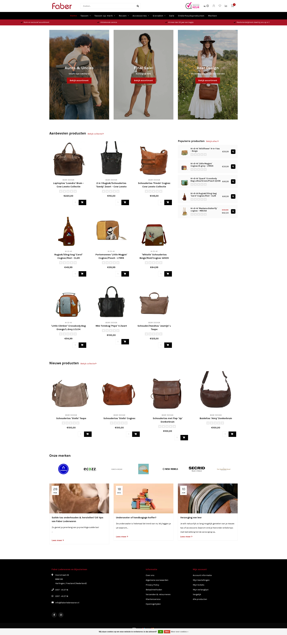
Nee (167, 632)
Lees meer (57, 540)
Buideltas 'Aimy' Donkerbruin (216, 418)
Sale (171, 15)
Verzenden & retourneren (158, 594)
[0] (232, 6)
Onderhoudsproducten (191, 15)
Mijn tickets (198, 585)
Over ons (150, 575)
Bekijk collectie (95, 134)
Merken (212, 15)
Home (73, 15)
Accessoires (140, 15)
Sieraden (158, 15)
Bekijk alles (211, 141)
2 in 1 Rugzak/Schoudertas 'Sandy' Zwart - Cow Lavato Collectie (111, 186)
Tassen (84, 15)
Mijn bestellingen (201, 580)
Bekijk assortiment (79, 80)
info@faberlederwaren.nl (67, 602)
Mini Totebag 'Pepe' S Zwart (111, 325)
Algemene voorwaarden (157, 580)
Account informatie (202, 575)
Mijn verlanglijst (201, 589)
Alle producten (200, 599)
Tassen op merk (103, 15)
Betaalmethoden (154, 589)
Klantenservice (153, 599)
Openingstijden (153, 604)
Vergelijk (197, 594)
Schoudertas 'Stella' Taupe (71, 418)
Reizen (123, 15)
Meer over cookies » (179, 632)
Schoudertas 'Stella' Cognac (119, 418)
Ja (160, 632)
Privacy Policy (152, 585)
